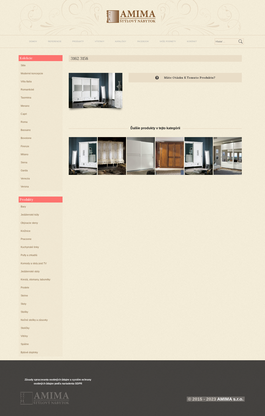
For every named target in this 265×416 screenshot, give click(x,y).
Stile (23, 65)
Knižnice (25, 231)
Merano (25, 105)
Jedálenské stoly (30, 271)
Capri (24, 114)
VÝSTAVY (99, 41)
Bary (23, 206)
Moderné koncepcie (32, 73)
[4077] (141, 156)
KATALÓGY (120, 41)
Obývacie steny (29, 223)
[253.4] (169, 156)
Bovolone (26, 138)
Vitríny (24, 336)
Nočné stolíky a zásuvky (34, 320)
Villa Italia (26, 81)
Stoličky (25, 328)
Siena (24, 162)
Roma (24, 122)
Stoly (23, 303)
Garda (24, 170)
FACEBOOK (143, 41)
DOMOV (33, 41)
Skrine (24, 295)
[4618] (227, 156)
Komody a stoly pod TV (34, 263)
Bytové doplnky (29, 352)
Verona (25, 186)
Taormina (26, 97)
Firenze (25, 146)
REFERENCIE (54, 41)
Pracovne (26, 239)
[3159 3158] (198, 156)
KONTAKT (192, 41)
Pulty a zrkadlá (29, 255)
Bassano (26, 130)
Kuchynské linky (30, 247)
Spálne (25, 344)
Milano (24, 154)
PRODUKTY (78, 41)
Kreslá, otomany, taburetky (35, 279)
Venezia (25, 178)
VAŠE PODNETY (168, 41)
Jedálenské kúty (30, 214)
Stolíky (24, 312)
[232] (112, 156)
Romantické (27, 89)
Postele (25, 287)
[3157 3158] (83, 156)
